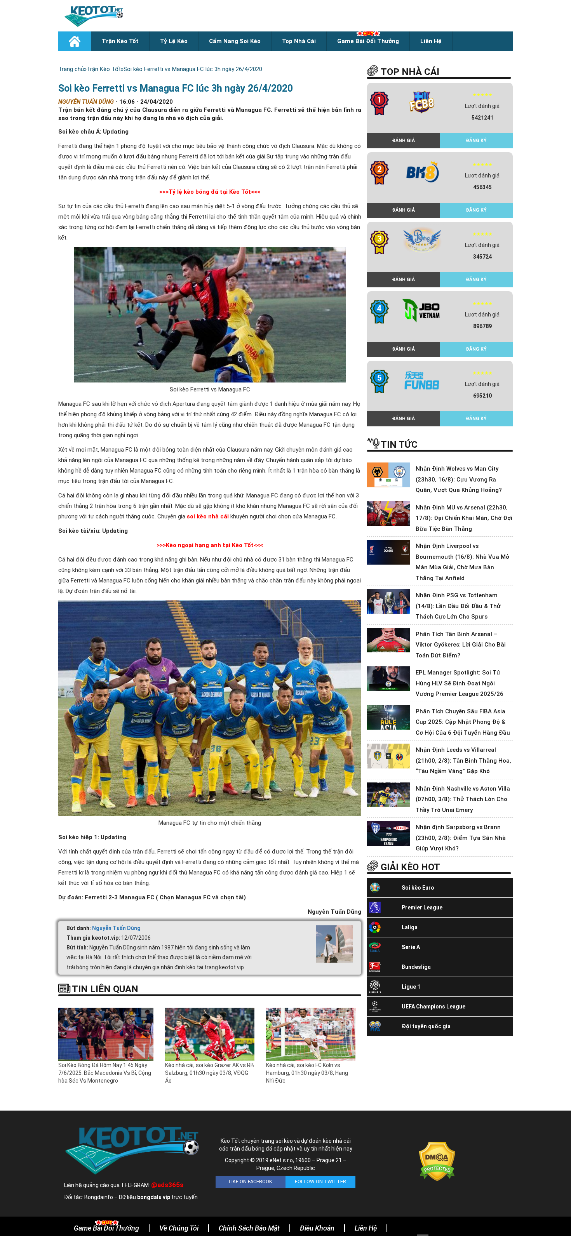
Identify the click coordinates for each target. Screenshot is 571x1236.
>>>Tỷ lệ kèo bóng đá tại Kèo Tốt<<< (209, 191)
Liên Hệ (431, 41)
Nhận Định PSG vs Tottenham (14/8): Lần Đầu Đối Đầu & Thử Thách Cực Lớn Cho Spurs (458, 606)
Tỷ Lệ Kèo (174, 41)
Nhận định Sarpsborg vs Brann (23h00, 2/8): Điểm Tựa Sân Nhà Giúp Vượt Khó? (461, 838)
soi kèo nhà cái (208, 516)
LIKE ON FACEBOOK (250, 1181)
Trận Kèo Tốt (120, 41)
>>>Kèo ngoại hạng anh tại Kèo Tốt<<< (210, 545)
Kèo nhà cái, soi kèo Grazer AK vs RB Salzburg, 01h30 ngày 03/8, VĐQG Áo (209, 1073)
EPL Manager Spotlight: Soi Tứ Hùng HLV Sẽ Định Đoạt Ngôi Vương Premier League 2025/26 (459, 683)
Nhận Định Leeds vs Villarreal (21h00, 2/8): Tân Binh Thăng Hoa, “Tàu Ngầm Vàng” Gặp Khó (463, 760)
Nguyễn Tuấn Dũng (116, 928)
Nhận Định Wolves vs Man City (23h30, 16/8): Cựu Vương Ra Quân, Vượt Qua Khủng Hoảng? (459, 479)
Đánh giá (403, 140)
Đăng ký (476, 140)
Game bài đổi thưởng (368, 41)
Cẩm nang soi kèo (235, 41)
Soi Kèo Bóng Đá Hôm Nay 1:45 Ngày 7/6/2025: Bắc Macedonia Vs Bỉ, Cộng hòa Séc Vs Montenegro (104, 1073)
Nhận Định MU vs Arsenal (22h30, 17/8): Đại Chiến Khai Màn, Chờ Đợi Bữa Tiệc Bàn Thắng (464, 518)
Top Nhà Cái (299, 41)
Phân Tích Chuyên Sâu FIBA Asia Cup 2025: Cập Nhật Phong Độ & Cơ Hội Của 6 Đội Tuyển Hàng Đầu (463, 722)
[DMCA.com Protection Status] (437, 1161)
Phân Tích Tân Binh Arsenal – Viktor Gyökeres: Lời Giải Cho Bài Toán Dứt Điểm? (461, 645)
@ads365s (167, 1185)
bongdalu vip (153, 1197)
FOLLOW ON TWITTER (320, 1181)
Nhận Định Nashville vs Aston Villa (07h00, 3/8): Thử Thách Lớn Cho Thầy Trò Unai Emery (463, 799)
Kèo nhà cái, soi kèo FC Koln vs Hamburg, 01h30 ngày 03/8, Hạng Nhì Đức (307, 1073)
